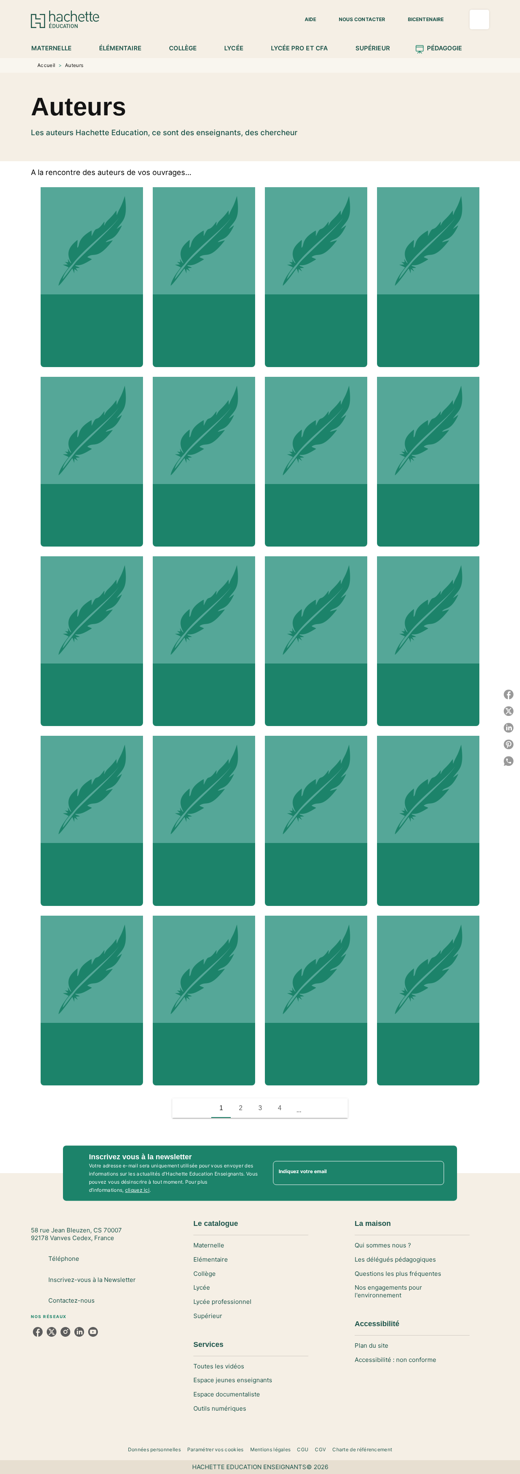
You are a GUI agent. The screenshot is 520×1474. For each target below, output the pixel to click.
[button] (305, 19)
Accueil (46, 65)
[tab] (56, 48)
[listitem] (38, 1332)
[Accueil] (65, 19)
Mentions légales (270, 1449)
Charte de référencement (362, 1449)
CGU (302, 1449)
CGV (320, 1449)
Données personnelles (154, 1449)
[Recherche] (479, 19)
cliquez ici (137, 1190)
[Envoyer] (434, 1173)
